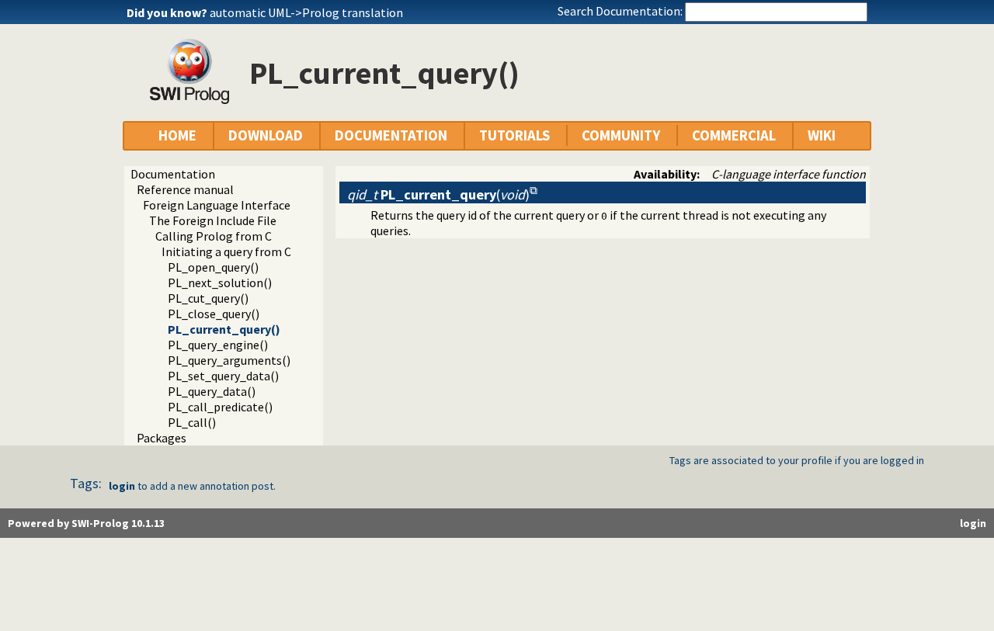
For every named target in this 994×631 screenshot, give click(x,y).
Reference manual (185, 189)
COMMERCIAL (734, 135)
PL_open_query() (213, 267)
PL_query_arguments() (229, 360)
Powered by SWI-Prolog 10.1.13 (86, 523)
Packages (161, 438)
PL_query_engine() (218, 344)
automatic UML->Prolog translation (306, 12)
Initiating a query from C (226, 251)
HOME (177, 135)
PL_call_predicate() (220, 406)
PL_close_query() (213, 313)
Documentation (172, 174)
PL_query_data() (211, 391)
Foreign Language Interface (216, 205)
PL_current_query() (224, 329)
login (122, 486)
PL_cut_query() (208, 298)
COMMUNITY (621, 135)
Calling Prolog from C (213, 236)
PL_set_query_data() (223, 375)
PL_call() (192, 422)
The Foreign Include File (212, 220)
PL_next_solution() (220, 282)
